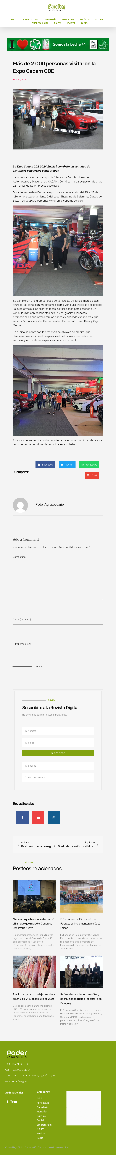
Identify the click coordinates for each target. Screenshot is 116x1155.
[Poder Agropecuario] (58, 7)
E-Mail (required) (22, 643)
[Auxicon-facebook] (7, 1101)
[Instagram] (11, 1101)
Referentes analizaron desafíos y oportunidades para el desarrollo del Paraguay (81, 999)
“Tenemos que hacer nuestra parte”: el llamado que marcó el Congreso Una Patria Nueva (34, 924)
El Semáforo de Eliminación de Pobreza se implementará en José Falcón (80, 924)
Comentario (19, 556)
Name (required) (22, 619)
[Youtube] (15, 1101)
